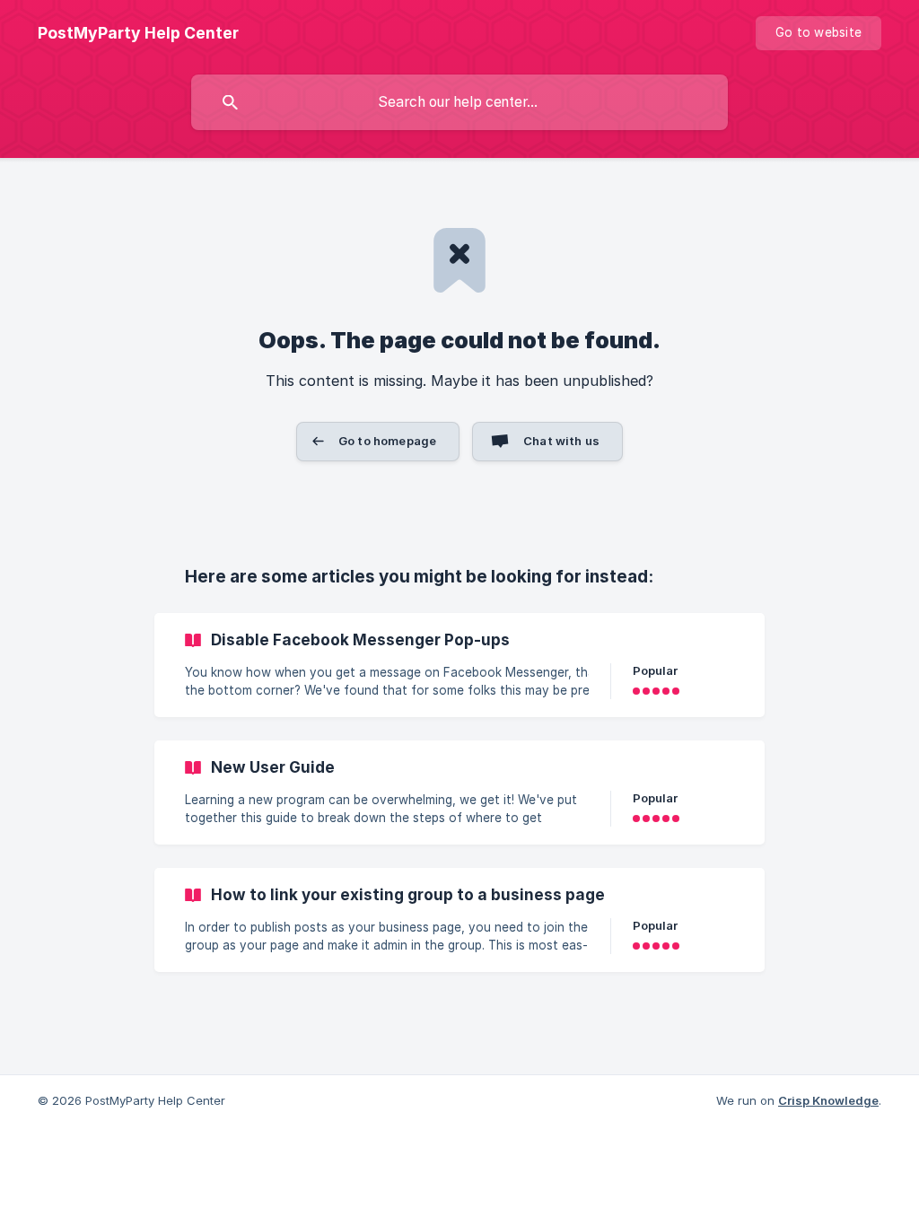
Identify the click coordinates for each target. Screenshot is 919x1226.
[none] (138, 33)
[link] (459, 665)
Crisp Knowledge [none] (828, 1100)
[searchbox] (459, 102)
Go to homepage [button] (387, 440)
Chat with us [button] (561, 440)
